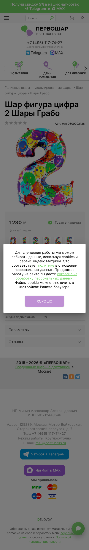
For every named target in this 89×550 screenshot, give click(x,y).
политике (46, 265)
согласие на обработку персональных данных (46, 276)
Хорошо (44, 301)
